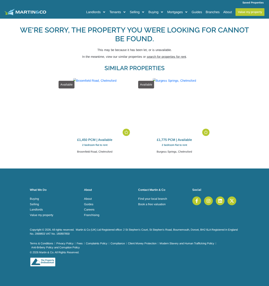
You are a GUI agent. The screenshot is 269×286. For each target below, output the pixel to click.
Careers (89, 209)
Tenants (115, 12)
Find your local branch (152, 198)
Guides (197, 12)
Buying (153, 12)
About (227, 12)
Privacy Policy (65, 243)
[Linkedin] (220, 200)
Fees (80, 243)
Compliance (118, 243)
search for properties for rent (166, 56)
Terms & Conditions (41, 243)
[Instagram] (208, 200)
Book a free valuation (152, 204)
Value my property (41, 215)
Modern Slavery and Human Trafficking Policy (187, 243)
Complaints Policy (96, 243)
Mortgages (175, 12)
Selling (135, 12)
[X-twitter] (231, 200)
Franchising (91, 215)
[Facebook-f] (196, 200)
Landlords (93, 12)
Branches (213, 12)
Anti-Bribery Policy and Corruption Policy (55, 247)
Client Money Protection (142, 243)
